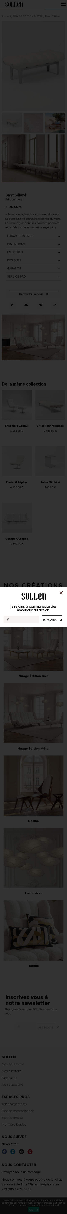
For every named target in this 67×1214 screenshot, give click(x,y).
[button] (61, 593)
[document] (33, 607)
